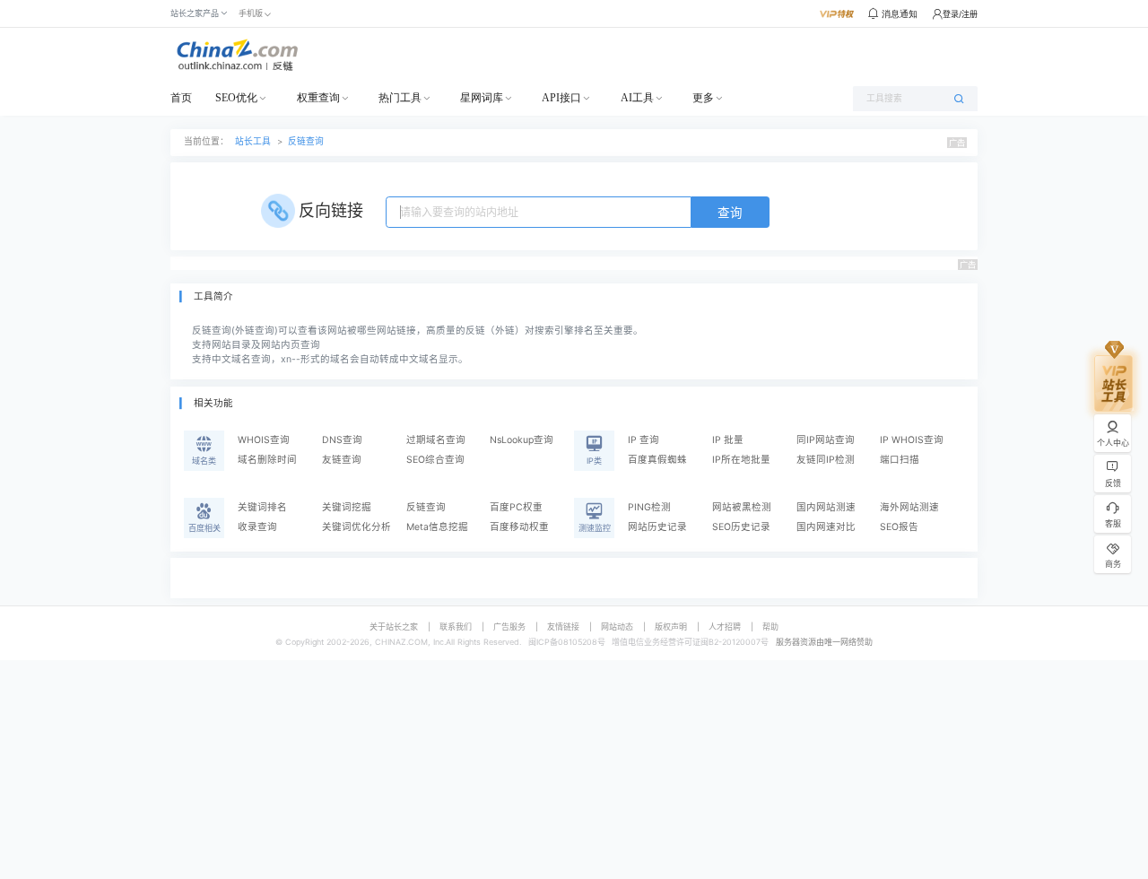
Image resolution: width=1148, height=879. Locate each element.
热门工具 (400, 97)
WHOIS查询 (264, 440)
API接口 (561, 97)
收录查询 (257, 527)
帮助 (770, 626)
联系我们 (455, 626)
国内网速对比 (826, 527)
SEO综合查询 (435, 460)
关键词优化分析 (356, 527)
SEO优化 (236, 97)
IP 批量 (728, 440)
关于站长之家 (394, 626)
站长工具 (253, 141)
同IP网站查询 (825, 440)
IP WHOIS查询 (912, 440)
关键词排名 (262, 507)
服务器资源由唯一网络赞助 (824, 642)
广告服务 (509, 626)
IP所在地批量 (741, 460)
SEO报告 (899, 527)
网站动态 (617, 626)
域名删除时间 (267, 460)
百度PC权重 (516, 507)
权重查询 (318, 97)
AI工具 (637, 97)
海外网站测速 (909, 507)
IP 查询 (643, 440)
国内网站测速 (826, 507)
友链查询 (341, 460)
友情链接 (563, 626)
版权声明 (671, 626)
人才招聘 (725, 626)
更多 (703, 97)
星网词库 (481, 97)
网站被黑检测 (741, 507)
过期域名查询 (435, 440)
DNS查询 (342, 440)
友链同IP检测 (825, 460)
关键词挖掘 (346, 507)
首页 (181, 97)
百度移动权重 (519, 527)
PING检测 (649, 507)
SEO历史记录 (741, 527)
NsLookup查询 (521, 440)
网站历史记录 (657, 527)
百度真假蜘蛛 (657, 460)
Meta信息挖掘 (437, 527)
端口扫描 (899, 460)
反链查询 (306, 141)
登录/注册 (960, 14)
